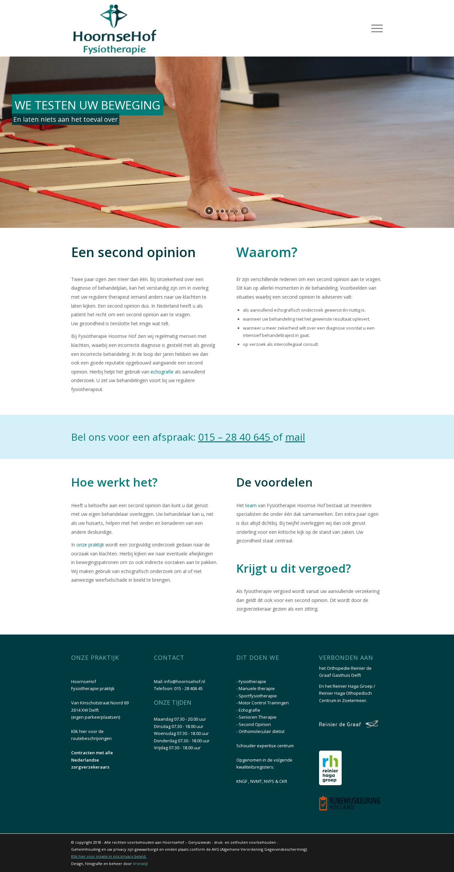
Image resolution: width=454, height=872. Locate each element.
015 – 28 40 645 (235, 437)
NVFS (269, 781)
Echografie (249, 710)
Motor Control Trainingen (264, 703)
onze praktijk (90, 544)
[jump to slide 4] (231, 211)
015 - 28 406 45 (188, 688)
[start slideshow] (209, 210)
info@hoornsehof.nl (184, 681)
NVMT (256, 781)
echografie (163, 371)
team (251, 505)
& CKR (281, 781)
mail (295, 437)
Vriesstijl (140, 863)
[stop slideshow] (244, 210)
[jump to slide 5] (236, 211)
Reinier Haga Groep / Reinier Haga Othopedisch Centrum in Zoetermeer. (347, 693)
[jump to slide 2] (222, 211)
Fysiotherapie (252, 681)
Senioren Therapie (258, 717)
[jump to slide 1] (217, 211)
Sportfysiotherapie (258, 696)
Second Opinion (255, 724)
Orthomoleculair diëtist (261, 731)
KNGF (242, 781)
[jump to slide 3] (227, 211)
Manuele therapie (257, 688)
